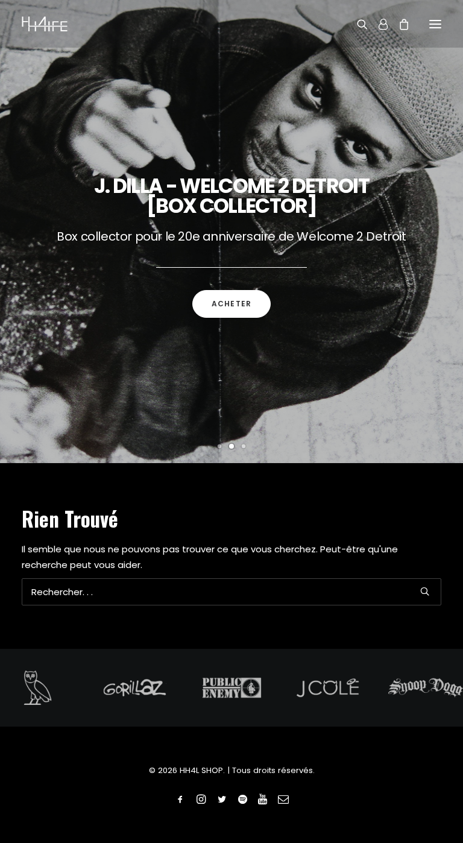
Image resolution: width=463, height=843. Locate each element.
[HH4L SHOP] (45, 23)
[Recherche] (357, 24)
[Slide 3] (244, 446)
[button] (435, 24)
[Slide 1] (219, 446)
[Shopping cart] (398, 24)
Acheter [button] (231, 303)
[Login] (378, 24)
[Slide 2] (231, 446)
